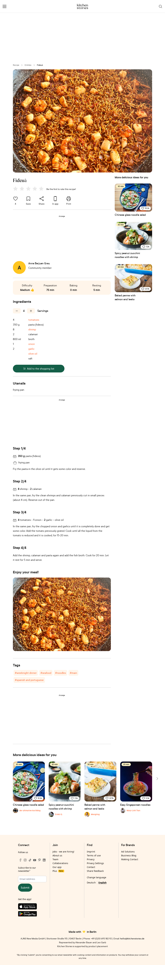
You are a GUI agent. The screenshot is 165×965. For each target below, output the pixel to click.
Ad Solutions (128, 851)
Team (55, 859)
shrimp (32, 329)
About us (57, 855)
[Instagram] (25, 860)
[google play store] (32, 914)
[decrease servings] (17, 310)
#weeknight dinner (26, 673)
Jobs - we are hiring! (63, 851)
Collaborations (60, 863)
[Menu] (4, 6)
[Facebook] (20, 860)
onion (31, 344)
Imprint (91, 851)
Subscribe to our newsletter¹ (27, 869)
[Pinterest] (39, 860)
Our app (57, 867)
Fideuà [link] (40, 65)
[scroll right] (157, 779)
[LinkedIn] (44, 860)
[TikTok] (30, 860)
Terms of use (94, 855)
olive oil (32, 353)
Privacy (90, 859)
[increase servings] (31, 310)
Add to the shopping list (40, 368)
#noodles (60, 673)
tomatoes (33, 320)
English (102, 882)
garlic (31, 349)
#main (73, 673)
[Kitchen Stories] (82, 6)
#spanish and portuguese (29, 680)
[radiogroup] (29, 189)
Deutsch (91, 882)
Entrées (28, 65)
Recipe (16, 65)
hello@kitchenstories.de (132, 938)
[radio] (15, 188)
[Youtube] (34, 860)
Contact (91, 867)
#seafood (45, 673)
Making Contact (129, 859)
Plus (58, 870)
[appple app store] (32, 907)
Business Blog (128, 855)
